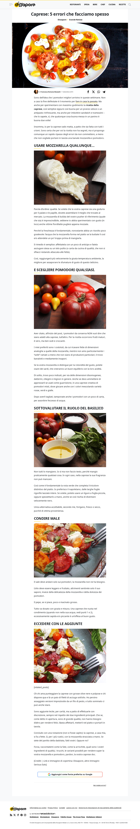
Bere (95, 4)
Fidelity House (66, 817)
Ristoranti (75, 4)
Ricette (122, 4)
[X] (14, 815)
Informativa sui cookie (38, 808)
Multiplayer (34, 817)
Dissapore (62, 19)
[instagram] (25, 815)
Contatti (62, 808)
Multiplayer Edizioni (94, 817)
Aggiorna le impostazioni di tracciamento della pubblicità (100, 808)
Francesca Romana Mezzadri (51, 92)
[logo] (24, 4)
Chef (103, 4)
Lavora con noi (71, 808)
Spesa (86, 4)
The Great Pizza (79, 817)
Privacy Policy (53, 808)
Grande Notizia (75, 19)
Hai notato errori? (99, 785)
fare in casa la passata (86, 101)
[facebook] (18, 815)
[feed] (11, 815)
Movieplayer (45, 817)
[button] (88, 92)
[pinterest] (21, 815)
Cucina (112, 4)
